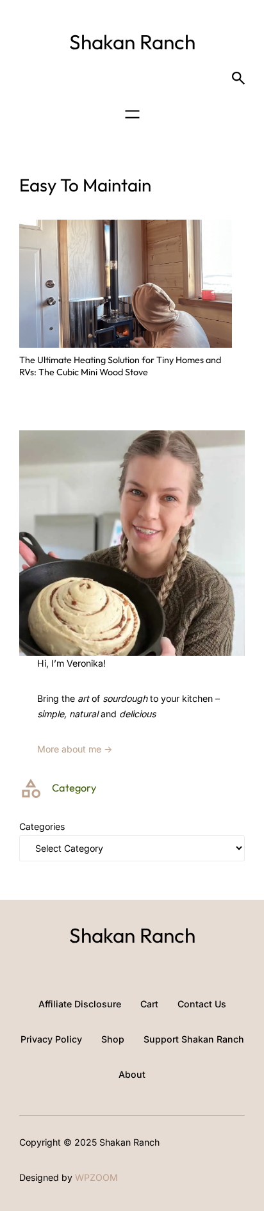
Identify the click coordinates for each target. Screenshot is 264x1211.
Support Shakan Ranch (194, 1039)
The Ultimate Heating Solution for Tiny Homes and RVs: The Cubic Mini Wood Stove (120, 366)
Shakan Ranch (132, 41)
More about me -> (75, 749)
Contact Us (201, 1003)
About (132, 1074)
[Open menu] (132, 114)
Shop (112, 1039)
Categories (42, 826)
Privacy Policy (51, 1039)
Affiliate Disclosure (79, 1003)
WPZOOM (96, 1177)
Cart (149, 1003)
